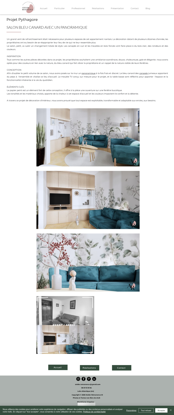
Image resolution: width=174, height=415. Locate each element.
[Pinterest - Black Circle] (89, 379)
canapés (143, 73)
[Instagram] (78, 379)
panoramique (88, 73)
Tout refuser (146, 410)
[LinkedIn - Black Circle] (94, 379)
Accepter (161, 410)
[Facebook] (84, 379)
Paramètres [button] (131, 410)
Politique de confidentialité (94, 411)
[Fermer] (170, 410)
